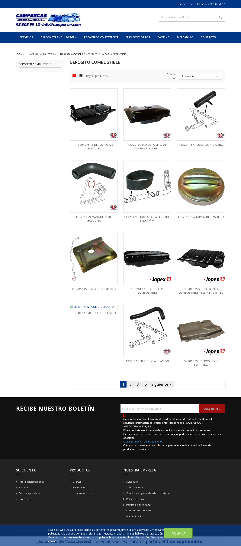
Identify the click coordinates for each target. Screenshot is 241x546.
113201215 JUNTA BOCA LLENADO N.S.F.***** (147, 218)
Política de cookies (136, 499)
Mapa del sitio (134, 516)
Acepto (178, 533)
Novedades (79, 487)
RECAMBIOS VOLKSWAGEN (101, 37)
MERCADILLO (185, 37)
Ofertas (77, 481)
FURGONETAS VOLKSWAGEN (58, 37)
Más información (138, 537)
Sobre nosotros (135, 487)
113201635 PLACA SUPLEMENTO (94, 289)
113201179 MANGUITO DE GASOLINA (94, 218)
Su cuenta (26, 470)
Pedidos (23, 487)
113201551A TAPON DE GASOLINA (201, 217)
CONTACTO (208, 37)
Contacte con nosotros (139, 510)
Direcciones (25, 499)
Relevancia (200, 76)
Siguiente (162, 384)
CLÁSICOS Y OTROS (137, 37)
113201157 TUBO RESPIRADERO (201, 144)
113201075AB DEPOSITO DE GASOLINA (93, 146)
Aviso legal (132, 481)
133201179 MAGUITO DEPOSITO (93, 313)
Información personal (31, 481)
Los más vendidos (82, 493)
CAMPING (163, 37)
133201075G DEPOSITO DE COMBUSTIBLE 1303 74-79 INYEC (200, 291)
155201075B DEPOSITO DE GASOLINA (200, 363)
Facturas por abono (29, 493)
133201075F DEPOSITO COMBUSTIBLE (147, 291)
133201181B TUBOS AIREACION (147, 361)
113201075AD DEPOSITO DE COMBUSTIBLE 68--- (147, 146)
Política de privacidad (138, 504)
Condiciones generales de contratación (148, 493)
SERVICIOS (26, 37)
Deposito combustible (35, 64)
